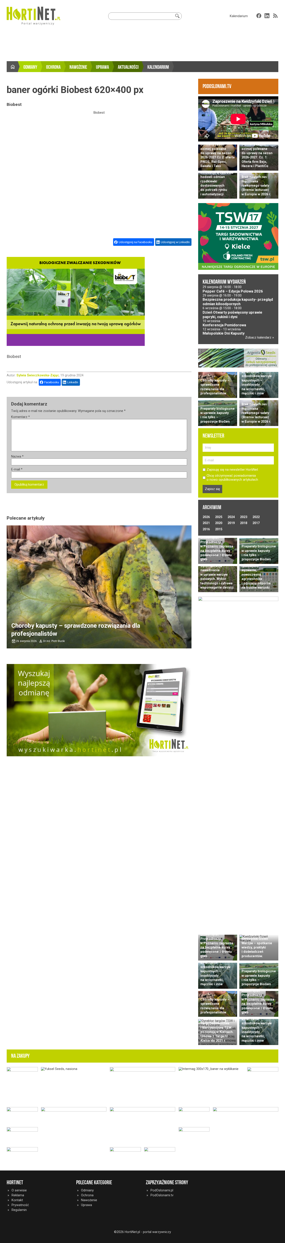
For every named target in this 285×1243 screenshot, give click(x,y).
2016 (206, 529)
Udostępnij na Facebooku (135, 242)
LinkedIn (72, 382)
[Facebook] (259, 15)
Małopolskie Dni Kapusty (223, 333)
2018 (243, 523)
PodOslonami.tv (162, 1195)
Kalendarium (239, 16)
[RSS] (275, 15)
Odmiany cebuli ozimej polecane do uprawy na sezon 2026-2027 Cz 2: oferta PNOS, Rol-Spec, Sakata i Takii (217, 155)
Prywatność (20, 1205)
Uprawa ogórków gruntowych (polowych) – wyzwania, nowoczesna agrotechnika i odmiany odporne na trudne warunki (256, 572)
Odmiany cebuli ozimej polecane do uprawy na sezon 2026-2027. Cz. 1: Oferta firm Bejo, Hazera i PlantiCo (257, 155)
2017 (256, 523)
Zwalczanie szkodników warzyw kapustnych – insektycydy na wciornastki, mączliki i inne (257, 382)
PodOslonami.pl (162, 1190)
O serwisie (19, 1190)
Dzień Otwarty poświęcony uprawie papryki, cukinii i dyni (232, 314)
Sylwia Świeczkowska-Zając (37, 375)
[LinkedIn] (267, 15)
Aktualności (128, 67)
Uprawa (102, 67)
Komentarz (20, 417)
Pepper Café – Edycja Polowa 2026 (233, 291)
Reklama (18, 1195)
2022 (256, 517)
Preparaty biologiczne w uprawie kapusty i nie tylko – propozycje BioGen (217, 415)
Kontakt (17, 1200)
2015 (218, 529)
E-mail (16, 469)
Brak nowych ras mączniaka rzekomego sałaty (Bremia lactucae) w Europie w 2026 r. (256, 185)
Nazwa (17, 456)
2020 (218, 523)
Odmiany (30, 67)
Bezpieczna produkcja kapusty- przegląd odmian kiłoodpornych (238, 301)
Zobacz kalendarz (258, 337)
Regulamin (19, 1210)
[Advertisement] (142, 44)
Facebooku (51, 382)
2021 (206, 523)
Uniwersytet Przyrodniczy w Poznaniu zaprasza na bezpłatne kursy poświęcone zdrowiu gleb (216, 548)
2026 (206, 517)
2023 (243, 517)
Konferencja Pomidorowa (224, 325)
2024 (231, 517)
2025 (218, 517)
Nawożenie (78, 67)
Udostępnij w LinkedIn (175, 242)
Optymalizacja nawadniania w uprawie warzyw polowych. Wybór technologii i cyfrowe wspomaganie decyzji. (217, 576)
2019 (231, 523)
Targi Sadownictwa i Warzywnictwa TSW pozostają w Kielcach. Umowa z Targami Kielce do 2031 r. (217, 1032)
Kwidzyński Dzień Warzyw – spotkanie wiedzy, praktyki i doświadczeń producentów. (257, 947)
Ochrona (53, 67)
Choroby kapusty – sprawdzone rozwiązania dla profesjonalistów (214, 386)
